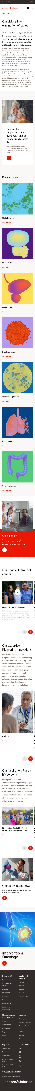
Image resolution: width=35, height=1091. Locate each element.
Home (3, 13)
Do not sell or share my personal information (11, 1072)
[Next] (30, 632)
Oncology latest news (16, 886)
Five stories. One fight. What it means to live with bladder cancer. (15, 829)
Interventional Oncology (13, 955)
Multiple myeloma (9, 218)
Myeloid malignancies (10, 396)
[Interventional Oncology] (17, 929)
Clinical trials (9, 535)
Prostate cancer (8, 262)
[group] (17, 601)
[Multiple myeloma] (17, 199)
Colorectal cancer (9, 486)
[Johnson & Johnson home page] (10, 8)
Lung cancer (7, 441)
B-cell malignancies (9, 352)
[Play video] (18, 592)
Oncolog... (9, 13)
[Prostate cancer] (17, 243)
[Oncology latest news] (17, 869)
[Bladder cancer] (17, 288)
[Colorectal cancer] (17, 466)
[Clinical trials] (17, 516)
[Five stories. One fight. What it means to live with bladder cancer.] (17, 816)
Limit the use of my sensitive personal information (12, 1074)
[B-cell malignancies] (17, 332)
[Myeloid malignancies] (17, 377)
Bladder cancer (8, 307)
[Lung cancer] (17, 422)
